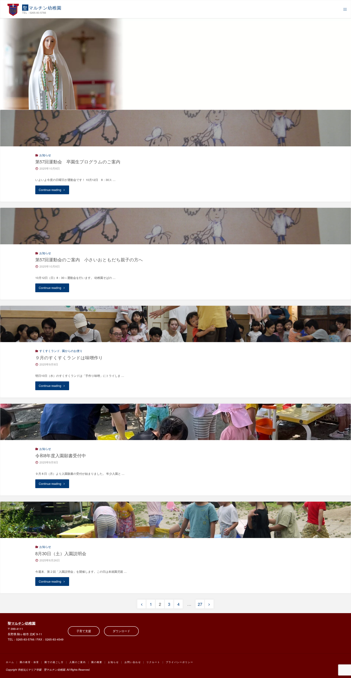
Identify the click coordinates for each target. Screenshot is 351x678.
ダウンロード (121, 631)
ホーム (10, 662)
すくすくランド (49, 351)
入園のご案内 (77, 662)
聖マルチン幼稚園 (21, 623)
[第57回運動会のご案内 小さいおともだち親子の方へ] (175, 226)
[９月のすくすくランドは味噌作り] (175, 324)
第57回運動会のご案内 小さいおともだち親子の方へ (89, 259)
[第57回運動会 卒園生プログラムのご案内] (175, 128)
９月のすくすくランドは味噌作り (69, 357)
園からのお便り (72, 351)
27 (200, 604)
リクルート (153, 662)
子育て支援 (83, 631)
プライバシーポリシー (179, 662)
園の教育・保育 (29, 662)
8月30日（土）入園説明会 (60, 553)
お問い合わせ (132, 662)
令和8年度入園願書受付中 (60, 455)
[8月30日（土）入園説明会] (175, 520)
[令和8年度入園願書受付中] (175, 422)
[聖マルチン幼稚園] (13, 9)
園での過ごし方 (54, 662)
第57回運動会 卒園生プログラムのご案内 (77, 161)
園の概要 (96, 662)
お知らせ (45, 155)
